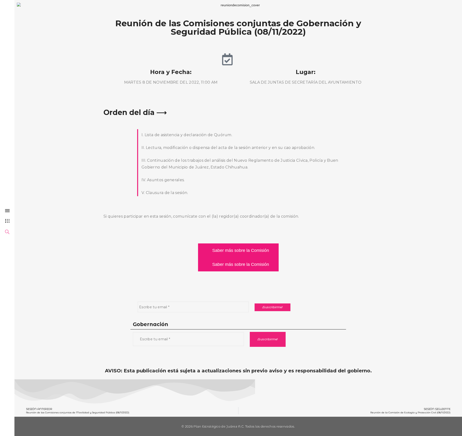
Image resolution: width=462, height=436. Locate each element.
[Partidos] (7, 221)
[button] (238, 250)
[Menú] (7, 211)
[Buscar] (7, 232)
